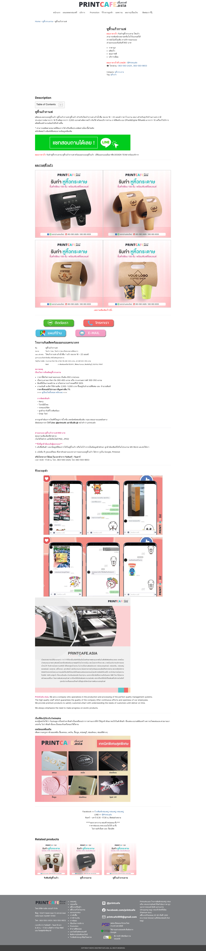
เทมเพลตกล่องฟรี (70, 12)
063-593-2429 (125, 66)
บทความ (119, 12)
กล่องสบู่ (73, 902)
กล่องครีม (73, 904)
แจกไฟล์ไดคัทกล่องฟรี (78, 932)
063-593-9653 (140, 66)
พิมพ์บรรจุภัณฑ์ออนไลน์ (79, 934)
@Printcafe (132, 62)
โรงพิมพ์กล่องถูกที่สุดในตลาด (81, 937)
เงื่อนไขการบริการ (77, 923)
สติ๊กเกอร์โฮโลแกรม (77, 910)
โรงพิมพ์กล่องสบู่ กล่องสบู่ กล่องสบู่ (109, 811)
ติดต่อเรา (146, 12)
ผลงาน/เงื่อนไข (131, 12)
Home (37, 21)
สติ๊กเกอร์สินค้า (75, 907)
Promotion (94, 12)
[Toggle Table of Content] (59, 105)
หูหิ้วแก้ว (114, 75)
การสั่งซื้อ (73, 915)
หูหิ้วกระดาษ (47, 21)
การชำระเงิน (75, 918)
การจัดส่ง (73, 921)
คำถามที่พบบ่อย (76, 929)
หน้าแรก (56, 12)
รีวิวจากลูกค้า (107, 12)
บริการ (82, 12)
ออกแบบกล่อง (75, 912)
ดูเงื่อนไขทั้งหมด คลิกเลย (52, 392)
